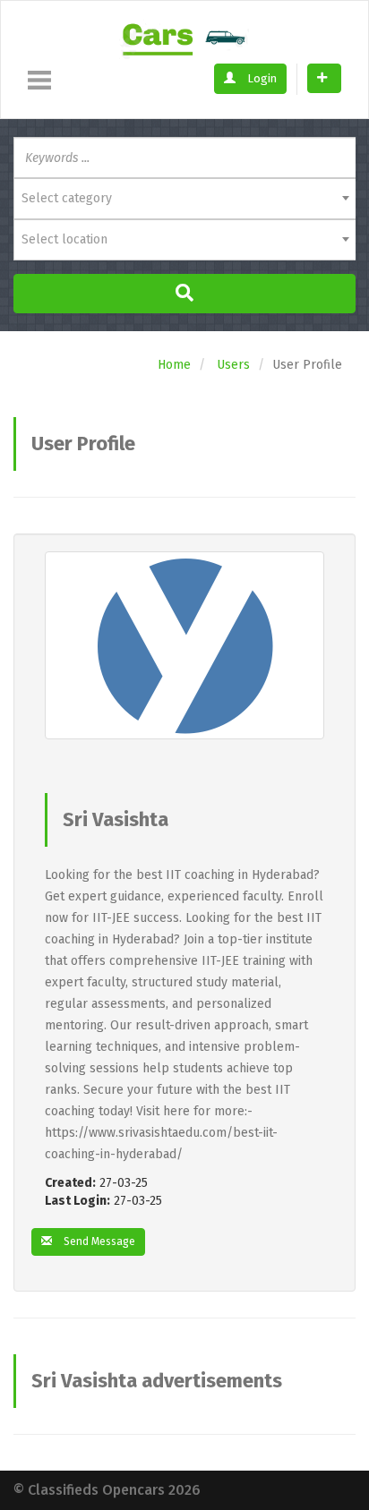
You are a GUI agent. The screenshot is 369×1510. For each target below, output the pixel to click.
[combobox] (184, 198)
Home (174, 364)
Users (233, 364)
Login (261, 78)
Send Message (98, 1241)
